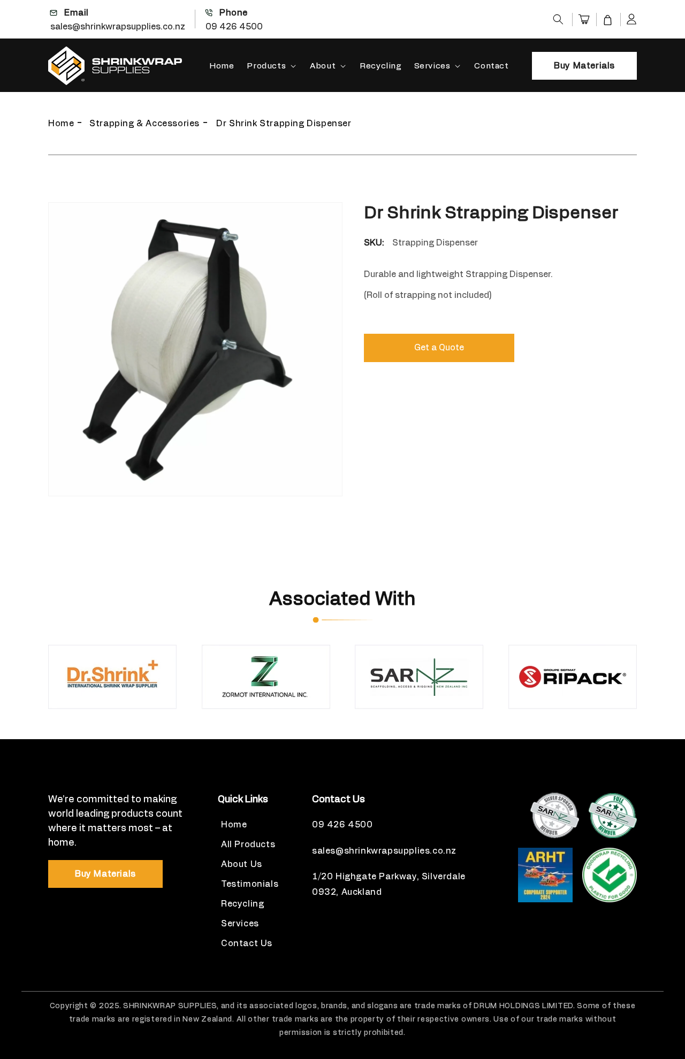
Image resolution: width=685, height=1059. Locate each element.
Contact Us (246, 943)
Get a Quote (439, 347)
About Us (241, 864)
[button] (558, 19)
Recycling (242, 904)
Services (432, 66)
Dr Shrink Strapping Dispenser (283, 123)
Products (266, 66)
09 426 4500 (234, 26)
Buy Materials (584, 66)
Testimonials (249, 884)
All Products (248, 844)
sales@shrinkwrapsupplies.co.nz (117, 26)
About (323, 66)
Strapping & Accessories (144, 123)
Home (61, 123)
